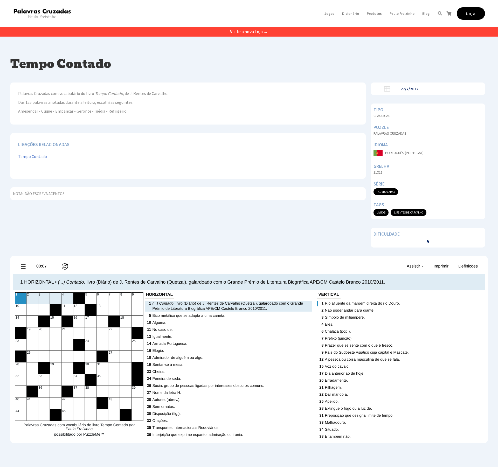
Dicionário (350, 13)
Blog (426, 13)
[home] (42, 13)
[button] (329, 13)
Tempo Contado (32, 156)
